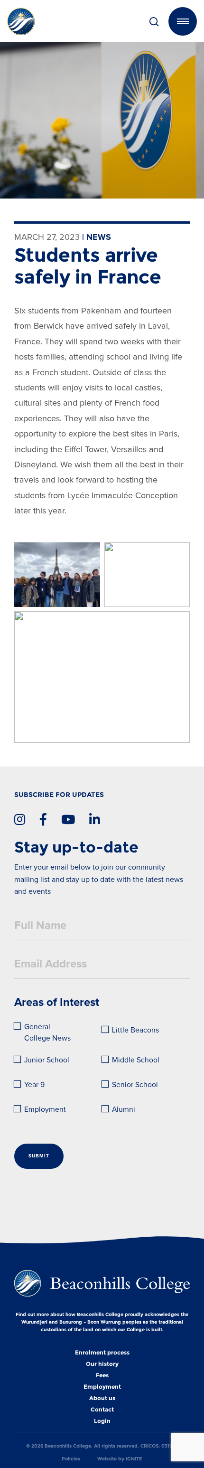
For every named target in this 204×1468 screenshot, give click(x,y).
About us (102, 1398)
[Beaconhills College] (38, 21)
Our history (102, 1364)
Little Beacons (135, 1030)
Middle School (135, 1060)
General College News (47, 1032)
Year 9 (34, 1085)
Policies (71, 1459)
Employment (45, 1109)
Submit (38, 1156)
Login (102, 1421)
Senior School (135, 1085)
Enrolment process (102, 1352)
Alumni (123, 1109)
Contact (102, 1409)
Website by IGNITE (119, 1459)
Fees (102, 1375)
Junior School (46, 1060)
